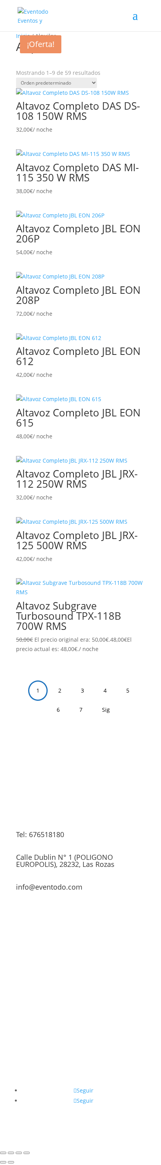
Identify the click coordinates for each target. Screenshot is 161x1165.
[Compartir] (19, 1153)
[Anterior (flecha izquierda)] (3, 1162)
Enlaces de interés (116, 1080)
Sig (106, 709)
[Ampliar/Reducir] (3, 1153)
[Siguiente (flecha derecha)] (11, 1162)
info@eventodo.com (49, 887)
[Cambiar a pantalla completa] (11, 1153)
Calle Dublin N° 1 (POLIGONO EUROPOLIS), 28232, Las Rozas (65, 860)
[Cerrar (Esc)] (26, 1153)
